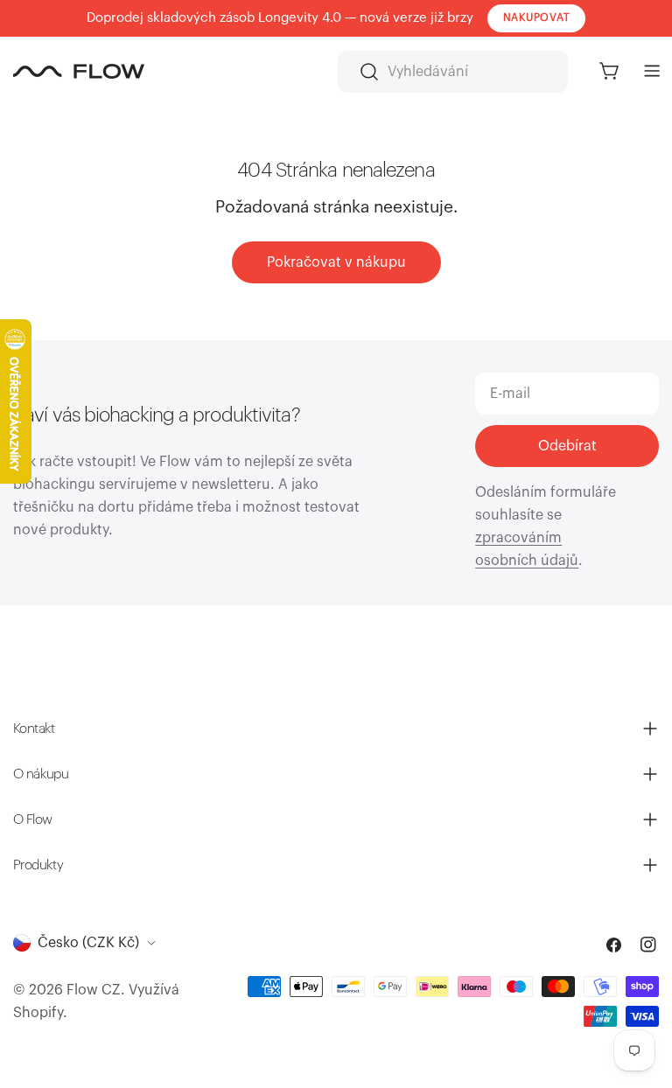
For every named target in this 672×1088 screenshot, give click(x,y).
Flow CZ (93, 990)
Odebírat (567, 446)
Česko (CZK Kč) (88, 943)
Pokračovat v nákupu (336, 262)
